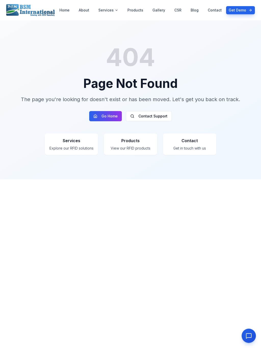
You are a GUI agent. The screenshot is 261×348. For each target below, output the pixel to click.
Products (135, 10)
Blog (195, 10)
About (84, 10)
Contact (215, 10)
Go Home (109, 116)
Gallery (158, 10)
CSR (177, 10)
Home (64, 10)
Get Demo (237, 10)
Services (106, 10)
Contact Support (152, 116)
